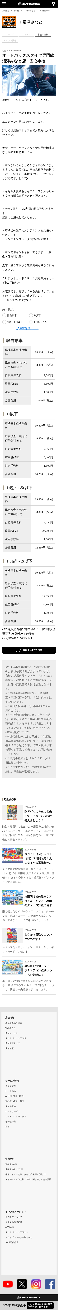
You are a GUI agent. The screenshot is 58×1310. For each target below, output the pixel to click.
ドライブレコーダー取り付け (19, 1237)
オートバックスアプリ (15, 1038)
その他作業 (10, 1122)
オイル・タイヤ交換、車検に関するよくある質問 (28, 1179)
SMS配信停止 (11, 1242)
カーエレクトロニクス (15, 1116)
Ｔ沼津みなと (29, 11)
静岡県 (16, 11)
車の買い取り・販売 (14, 1101)
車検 (7, 1127)
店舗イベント (11, 1033)
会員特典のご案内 (13, 1023)
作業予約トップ (12, 1169)
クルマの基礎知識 (13, 1222)
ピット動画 (10, 1091)
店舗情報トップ (12, 1043)
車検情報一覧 (45, 11)
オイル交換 (10, 1106)
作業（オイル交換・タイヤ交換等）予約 (24, 1174)
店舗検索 (5, 11)
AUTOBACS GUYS (14, 1096)
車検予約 (9, 1164)
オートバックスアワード (16, 1232)
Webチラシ (10, 1028)
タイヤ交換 (10, 1086)
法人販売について (13, 1217)
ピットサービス (12, 1111)
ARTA (8, 1227)
